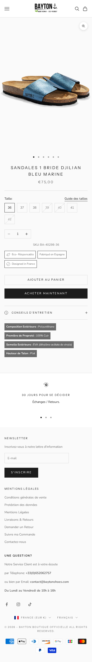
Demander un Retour (18, 527)
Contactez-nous (15, 542)
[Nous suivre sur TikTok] (30, 604)
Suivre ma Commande (19, 534)
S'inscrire (21, 472)
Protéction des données (20, 505)
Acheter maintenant (46, 293)
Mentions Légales (16, 512)
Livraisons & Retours (18, 520)
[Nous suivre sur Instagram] (18, 604)
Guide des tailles (76, 199)
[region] (46, 396)
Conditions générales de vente (25, 497)
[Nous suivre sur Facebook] (6, 604)
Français (65, 617)
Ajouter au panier (46, 280)
